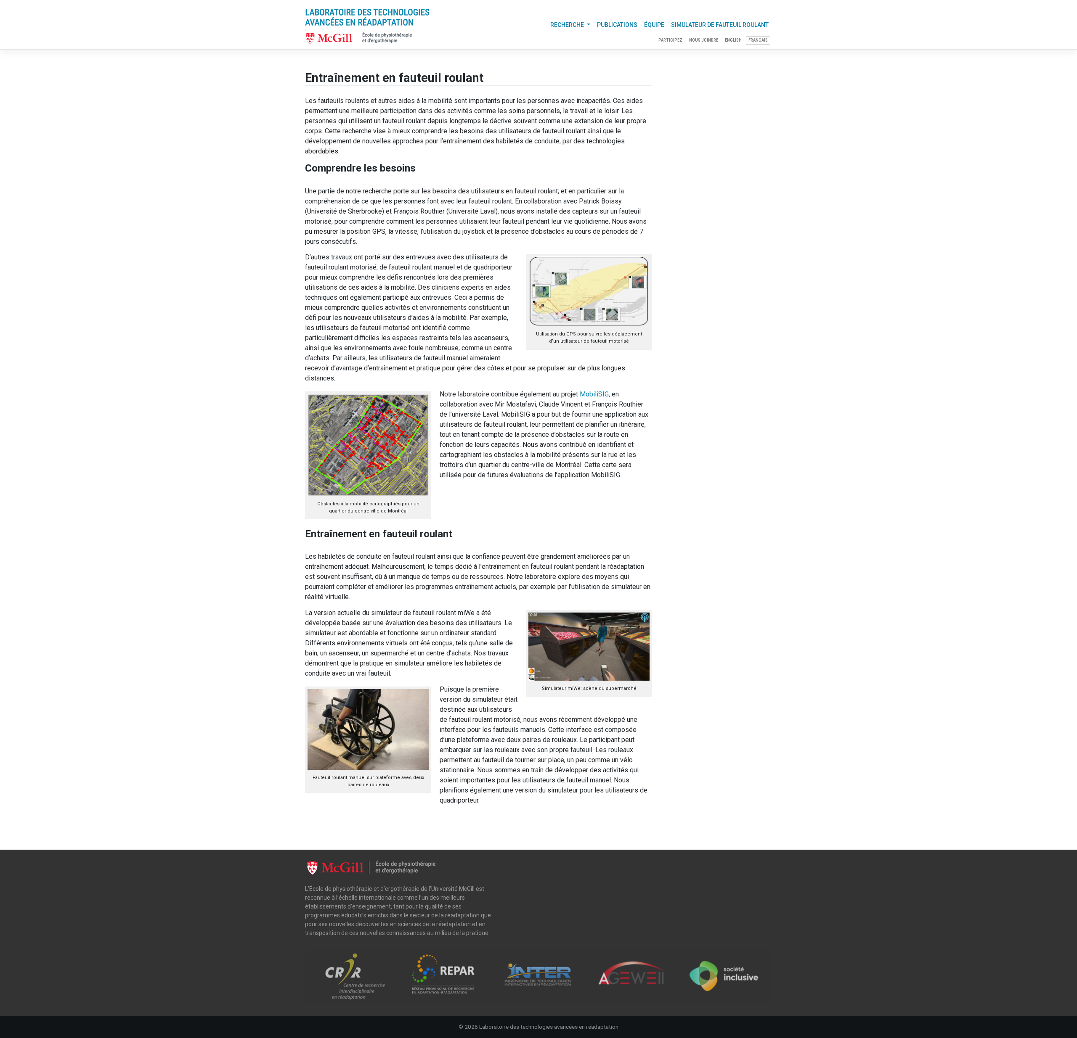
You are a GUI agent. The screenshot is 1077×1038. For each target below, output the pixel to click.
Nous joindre (703, 40)
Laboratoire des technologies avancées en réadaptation (548, 1026)
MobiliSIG (594, 394)
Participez (670, 40)
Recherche (567, 24)
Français (758, 40)
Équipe (654, 24)
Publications (617, 24)
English (733, 40)
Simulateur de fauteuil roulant (720, 24)
